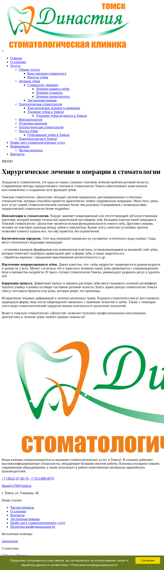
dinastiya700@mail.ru (16, 486)
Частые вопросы (31, 150)
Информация (19, 146)
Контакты (17, 154)
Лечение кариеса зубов (52, 89)
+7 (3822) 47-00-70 (15, 478)
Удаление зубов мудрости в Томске (61, 115)
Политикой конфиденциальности (94, 565)
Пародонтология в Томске (38, 138)
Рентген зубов (37, 77)
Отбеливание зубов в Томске (48, 135)
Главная (16, 58)
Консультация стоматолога (46, 73)
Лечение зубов (29, 81)
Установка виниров (33, 123)
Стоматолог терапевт (42, 85)
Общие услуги (29, 69)
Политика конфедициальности (32, 526)
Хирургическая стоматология (40, 104)
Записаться (10, 541)
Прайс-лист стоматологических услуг (37, 142)
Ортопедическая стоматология (41, 127)
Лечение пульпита (49, 92)
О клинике (18, 62)
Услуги (15, 66)
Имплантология (30, 119)
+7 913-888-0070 (42, 478)
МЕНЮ (7, 161)
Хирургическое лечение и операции (53, 108)
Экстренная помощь (42, 100)
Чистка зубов (28, 131)
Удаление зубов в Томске (45, 112)
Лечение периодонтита (53, 96)
